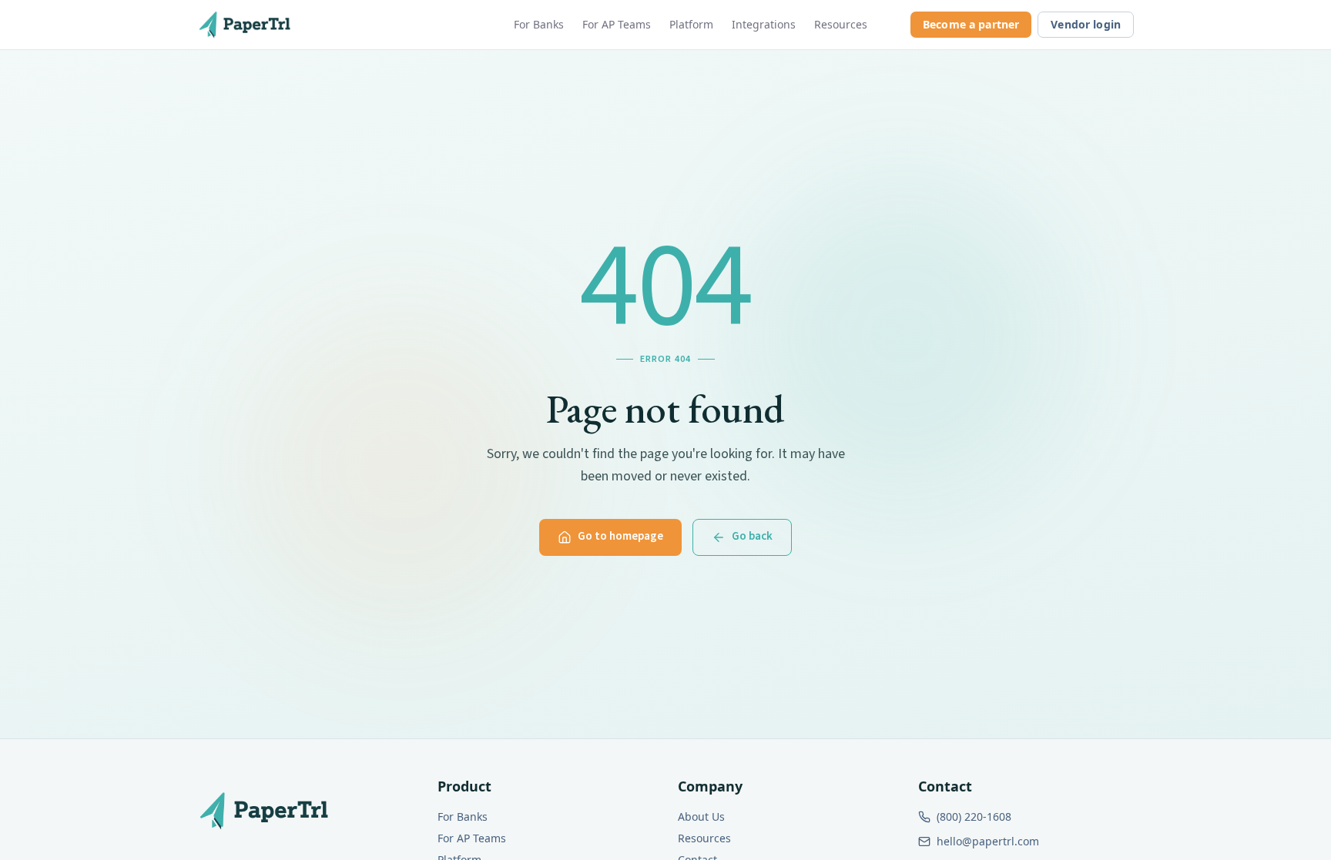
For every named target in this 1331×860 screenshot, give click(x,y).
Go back (752, 536)
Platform (691, 24)
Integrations (764, 24)
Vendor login (1086, 24)
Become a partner (971, 24)
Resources (840, 24)
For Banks (539, 24)
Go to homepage (620, 536)
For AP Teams (616, 24)
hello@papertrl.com (988, 841)
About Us (701, 816)
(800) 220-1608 (974, 816)
